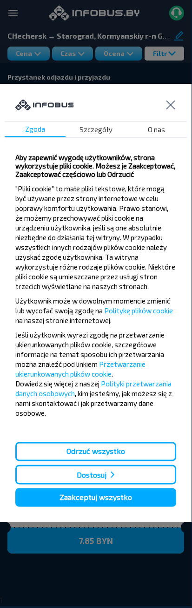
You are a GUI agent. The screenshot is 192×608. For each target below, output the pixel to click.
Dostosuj (91, 474)
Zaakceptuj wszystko (96, 497)
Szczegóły (96, 130)
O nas (156, 130)
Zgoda (35, 129)
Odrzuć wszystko (95, 451)
